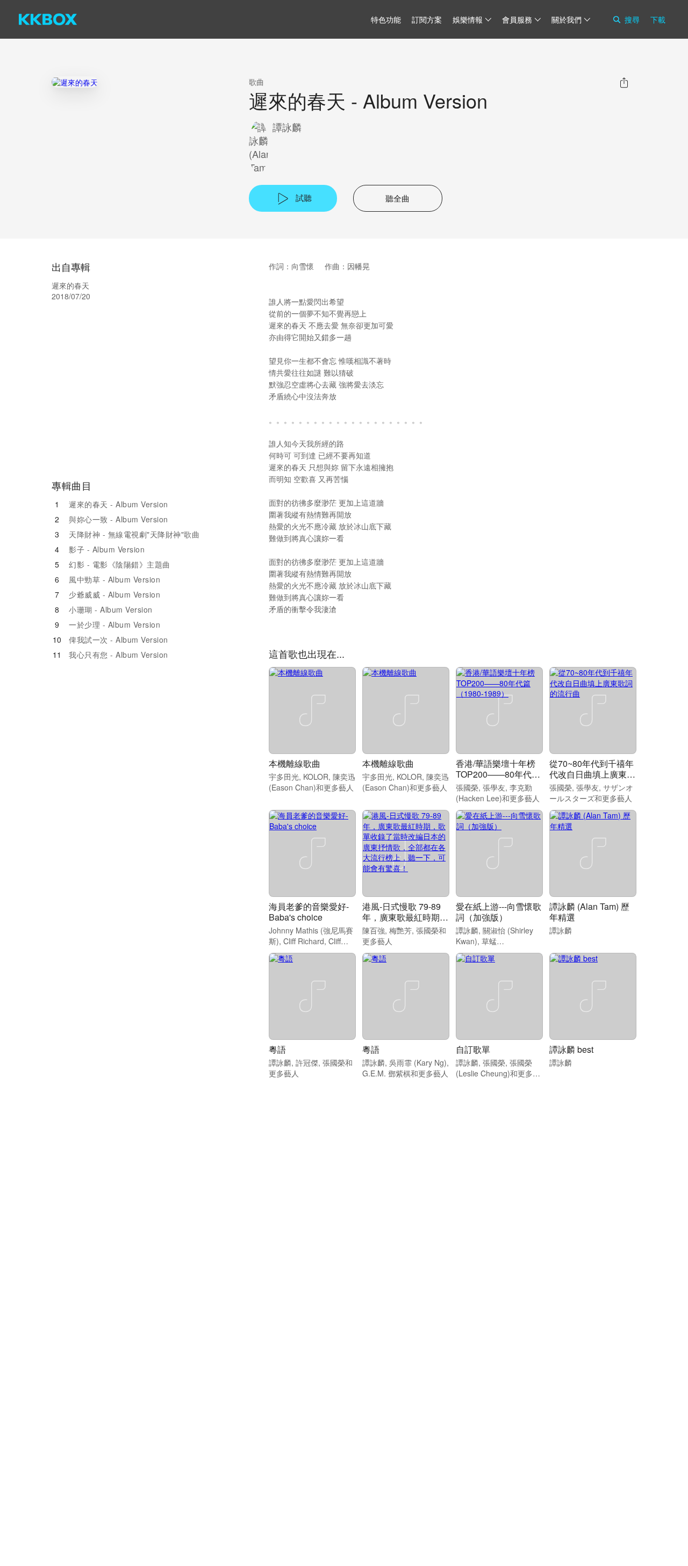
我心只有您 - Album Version (118, 654)
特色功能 (386, 19)
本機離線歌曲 (294, 763)
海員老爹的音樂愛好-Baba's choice (309, 911)
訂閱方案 (427, 19)
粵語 (277, 1049)
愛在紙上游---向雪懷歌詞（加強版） (498, 911)
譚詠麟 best (571, 1049)
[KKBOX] (47, 19)
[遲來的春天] (75, 82)
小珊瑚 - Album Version (111, 609)
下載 (657, 19)
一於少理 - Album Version (114, 624)
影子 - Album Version (107, 549)
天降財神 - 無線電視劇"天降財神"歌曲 (134, 534)
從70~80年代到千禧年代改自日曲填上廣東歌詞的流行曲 (592, 774)
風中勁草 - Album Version (114, 579)
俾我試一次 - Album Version (118, 639)
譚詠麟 (287, 127)
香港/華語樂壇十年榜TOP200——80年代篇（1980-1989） (498, 774)
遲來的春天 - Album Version (118, 504)
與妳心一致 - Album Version (118, 519)
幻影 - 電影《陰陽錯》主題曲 (119, 564)
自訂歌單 (473, 1049)
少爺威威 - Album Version (114, 594)
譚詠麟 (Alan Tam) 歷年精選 (589, 911)
